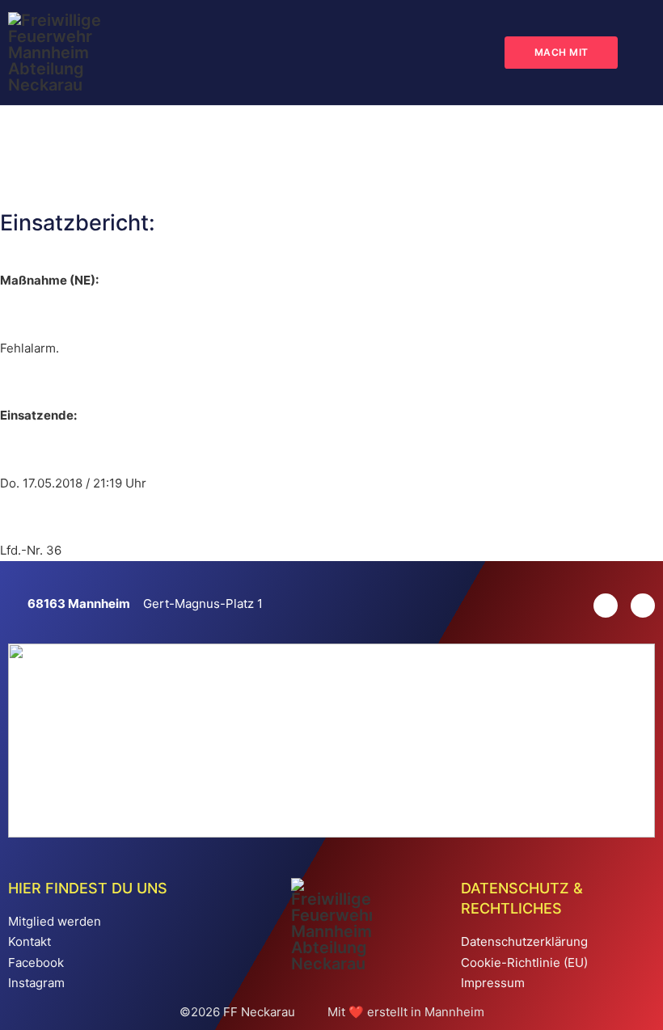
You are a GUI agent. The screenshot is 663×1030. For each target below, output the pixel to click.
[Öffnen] (642, 52)
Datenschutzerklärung (524, 941)
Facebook (36, 962)
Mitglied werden (54, 921)
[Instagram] (599, 605)
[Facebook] (636, 605)
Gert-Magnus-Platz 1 (203, 603)
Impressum (493, 982)
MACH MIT (561, 52)
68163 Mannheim (78, 603)
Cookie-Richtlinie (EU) (524, 962)
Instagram (36, 982)
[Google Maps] (17, 603)
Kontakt (29, 941)
